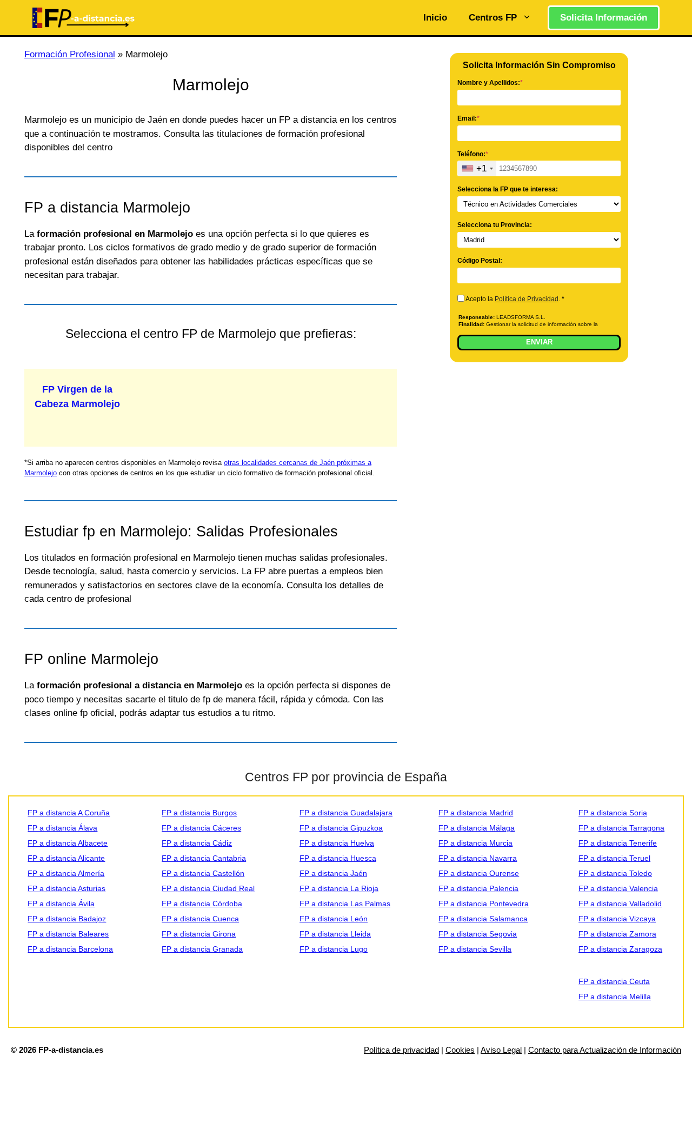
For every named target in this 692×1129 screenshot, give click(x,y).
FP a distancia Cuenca (200, 918)
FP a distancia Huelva (337, 843)
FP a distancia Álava (62, 827)
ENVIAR (539, 342)
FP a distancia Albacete (68, 843)
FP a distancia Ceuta (614, 981)
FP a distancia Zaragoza (620, 949)
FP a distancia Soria (612, 812)
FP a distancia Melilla (614, 996)
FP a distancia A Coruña (69, 812)
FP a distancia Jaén (333, 873)
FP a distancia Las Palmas (345, 903)
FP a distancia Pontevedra (483, 903)
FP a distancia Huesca (338, 858)
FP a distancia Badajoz (67, 918)
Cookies (460, 1049)
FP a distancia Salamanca (483, 918)
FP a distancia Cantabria (204, 858)
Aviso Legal (501, 1049)
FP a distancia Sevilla (474, 949)
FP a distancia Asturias (66, 888)
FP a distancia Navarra (477, 858)
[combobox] (477, 168)
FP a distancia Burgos (199, 812)
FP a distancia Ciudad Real (208, 888)
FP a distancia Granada (202, 949)
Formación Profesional (69, 54)
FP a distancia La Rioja (339, 888)
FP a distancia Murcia (475, 843)
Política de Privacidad (526, 299)
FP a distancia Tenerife (617, 843)
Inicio (435, 17)
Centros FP (493, 17)
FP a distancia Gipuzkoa (341, 827)
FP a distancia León (334, 918)
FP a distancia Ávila (61, 903)
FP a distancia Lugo (334, 949)
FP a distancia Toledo (615, 873)
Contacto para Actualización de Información (604, 1049)
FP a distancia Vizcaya (617, 918)
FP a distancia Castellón (203, 873)
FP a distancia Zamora (617, 933)
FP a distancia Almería (66, 873)
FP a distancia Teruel (614, 858)
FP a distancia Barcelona (70, 949)
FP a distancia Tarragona (621, 827)
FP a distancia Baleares (68, 933)
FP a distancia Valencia (618, 888)
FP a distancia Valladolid (620, 903)
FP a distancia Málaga (476, 827)
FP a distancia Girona (199, 933)
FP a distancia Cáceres (201, 827)
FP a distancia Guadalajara (346, 812)
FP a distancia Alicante (66, 858)
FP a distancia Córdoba (202, 903)
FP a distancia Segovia (477, 933)
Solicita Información (603, 17)
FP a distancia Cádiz (197, 843)
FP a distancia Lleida (335, 933)
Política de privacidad (401, 1049)
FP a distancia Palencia (478, 888)
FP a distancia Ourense (478, 873)
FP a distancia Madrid (475, 812)
